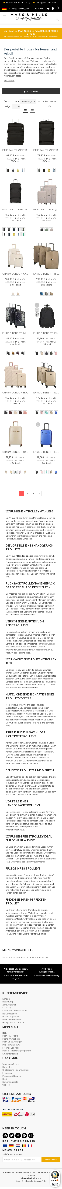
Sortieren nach (11, 101)
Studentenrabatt (10, 1054)
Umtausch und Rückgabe (14, 1010)
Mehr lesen (9, 80)
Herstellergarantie (10, 1016)
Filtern (32, 91)
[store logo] (28, 17)
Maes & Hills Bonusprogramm (16, 1051)
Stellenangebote (10, 1082)
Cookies (6, 1085)
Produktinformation (11, 1019)
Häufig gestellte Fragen (13, 1022)
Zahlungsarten (9, 1005)
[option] (8, 170)
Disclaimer (31, 1175)
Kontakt (6, 999)
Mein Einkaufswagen (12, 1042)
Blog (4, 1079)
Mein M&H (40, 8)
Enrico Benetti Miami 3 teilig (21, 333)
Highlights (7, 1067)
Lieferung (6, 1007)
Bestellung (7, 1002)
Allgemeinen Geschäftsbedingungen (19, 1172)
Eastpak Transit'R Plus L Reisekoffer (27, 209)
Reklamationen (9, 1014)
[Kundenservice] (53, 8)
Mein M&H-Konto (10, 1036)
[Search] (57, 19)
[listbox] (15, 170)
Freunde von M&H (11, 1048)
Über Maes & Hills (10, 1064)
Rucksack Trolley (17, 609)
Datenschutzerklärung (48, 1172)
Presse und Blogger (11, 1076)
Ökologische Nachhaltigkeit (15, 1070)
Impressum (7, 1073)
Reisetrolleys (22, 635)
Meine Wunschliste (48, 8)
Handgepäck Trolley (15, 571)
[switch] (55, 1184)
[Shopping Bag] (58, 8)
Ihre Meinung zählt (11, 1045)
